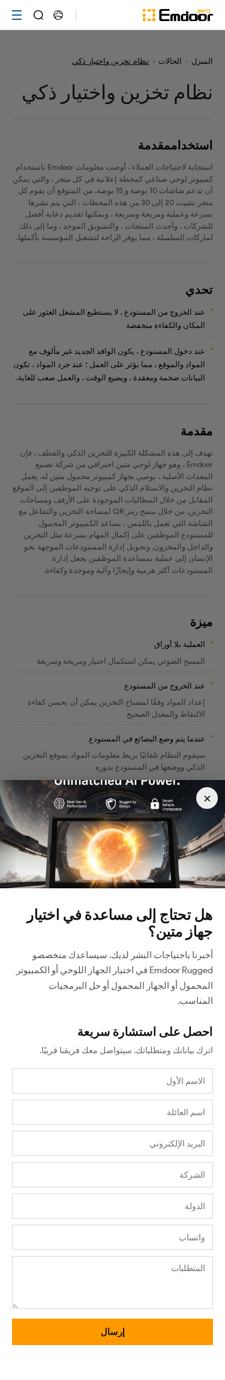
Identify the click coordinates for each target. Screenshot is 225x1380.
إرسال (113, 1331)
